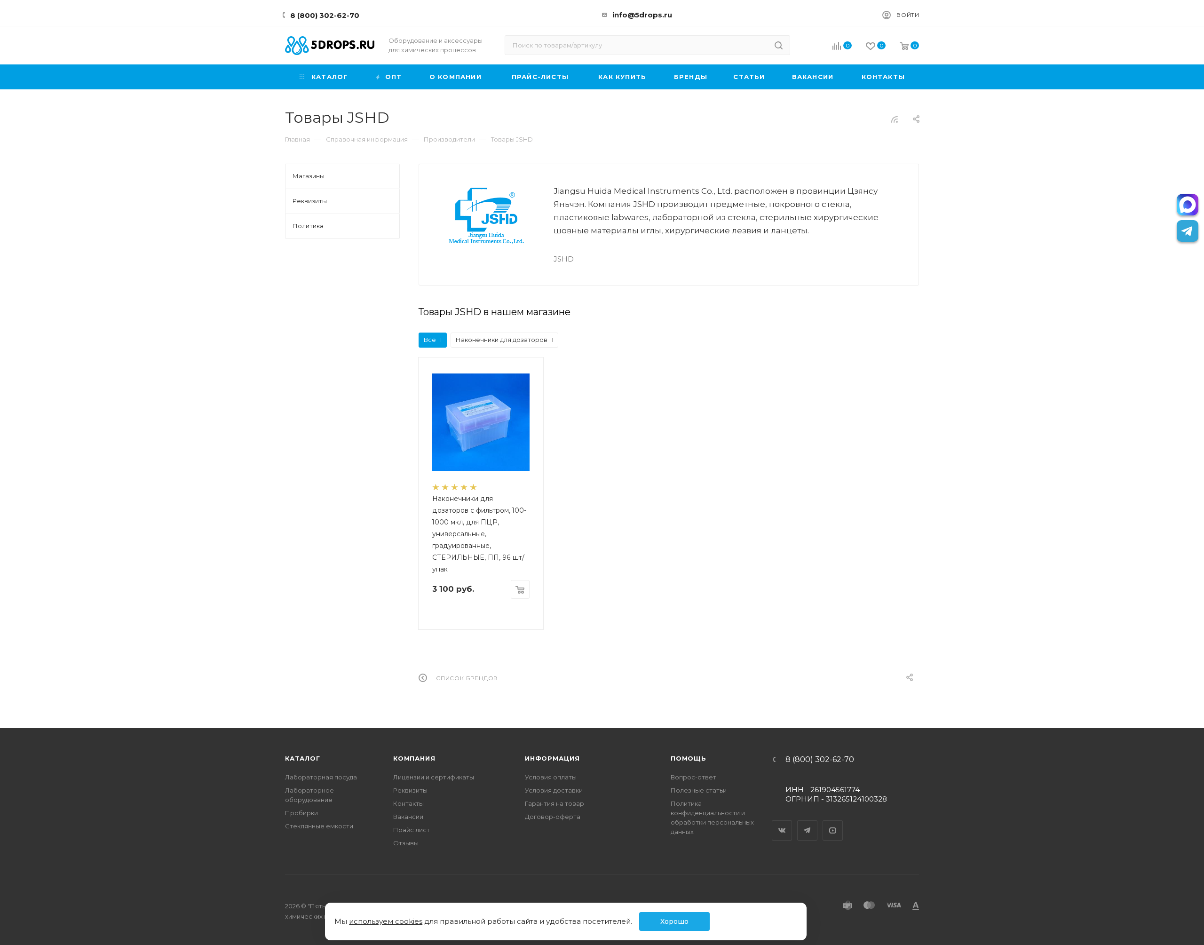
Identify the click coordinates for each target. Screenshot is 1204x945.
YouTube (833, 822)
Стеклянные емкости (319, 826)
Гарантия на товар (554, 803)
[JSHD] (486, 216)
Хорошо (674, 921)
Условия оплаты (551, 777)
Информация (552, 758)
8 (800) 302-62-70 (324, 15)
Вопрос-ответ (693, 777)
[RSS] (894, 119)
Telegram (807, 822)
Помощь (688, 758)
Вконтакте (782, 822)
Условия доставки (554, 790)
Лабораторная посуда (321, 777)
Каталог (302, 758)
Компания (414, 758)
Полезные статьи (699, 790)
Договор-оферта (552, 816)
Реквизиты (410, 790)
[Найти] (778, 45)
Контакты (408, 803)
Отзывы (406, 843)
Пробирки (301, 813)
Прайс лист (411, 830)
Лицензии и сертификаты (433, 777)
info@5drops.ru (642, 14)
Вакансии (408, 816)
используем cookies (385, 921)
